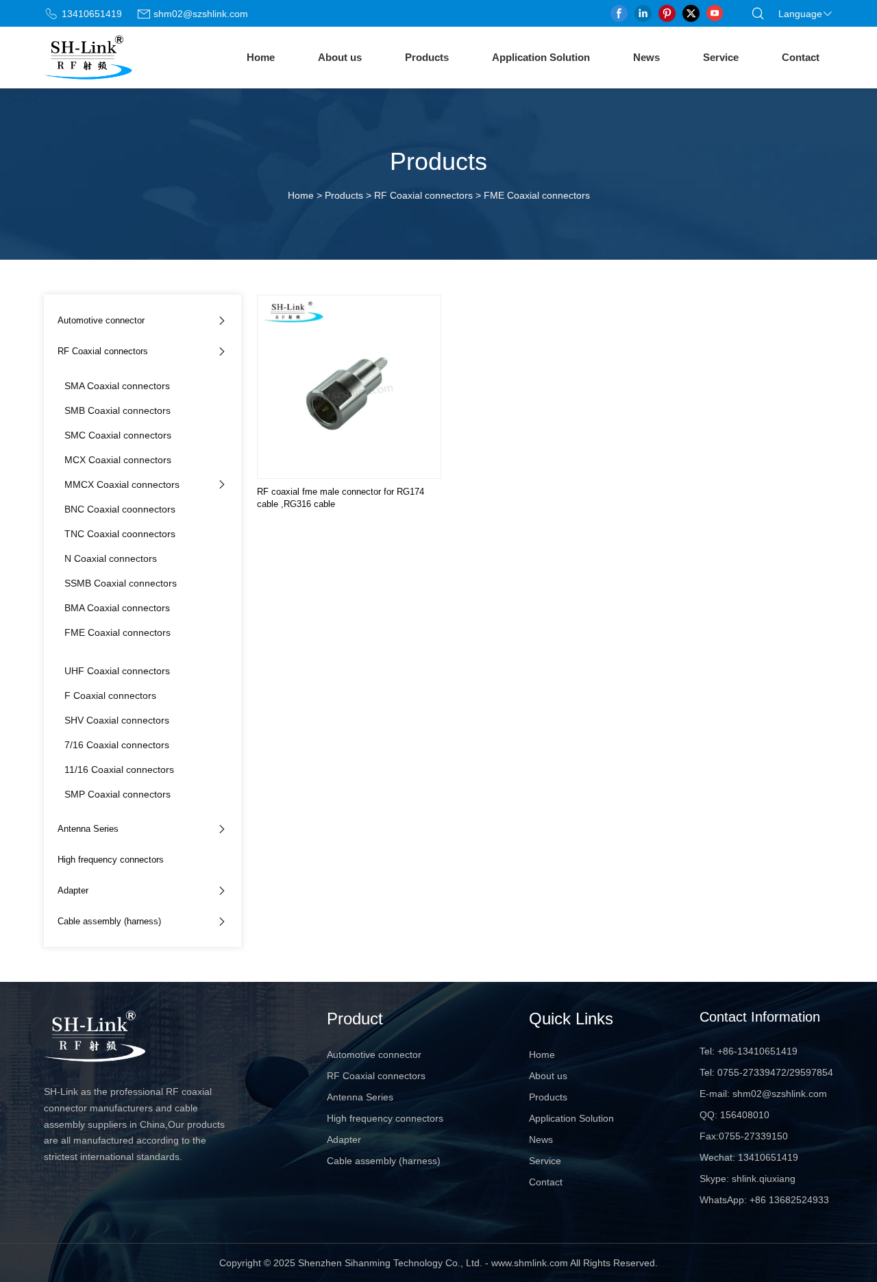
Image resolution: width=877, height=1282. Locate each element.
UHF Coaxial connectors (117, 670)
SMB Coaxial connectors (117, 410)
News (646, 57)
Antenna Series (88, 829)
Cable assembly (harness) (109, 921)
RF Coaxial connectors (423, 195)
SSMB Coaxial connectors (120, 583)
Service (721, 57)
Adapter (73, 890)
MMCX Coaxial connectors (122, 484)
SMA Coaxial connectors (117, 385)
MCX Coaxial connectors (117, 459)
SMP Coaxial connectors (117, 794)
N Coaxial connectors (110, 558)
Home (261, 57)
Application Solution (541, 57)
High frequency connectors (111, 859)
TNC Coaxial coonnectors (119, 533)
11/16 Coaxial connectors (119, 769)
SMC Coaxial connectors (117, 435)
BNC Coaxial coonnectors (119, 509)
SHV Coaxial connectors (116, 720)
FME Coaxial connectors (117, 632)
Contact (800, 57)
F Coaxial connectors (110, 695)
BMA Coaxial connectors (117, 607)
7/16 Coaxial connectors (116, 744)
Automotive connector (101, 320)
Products (427, 57)
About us (340, 57)
